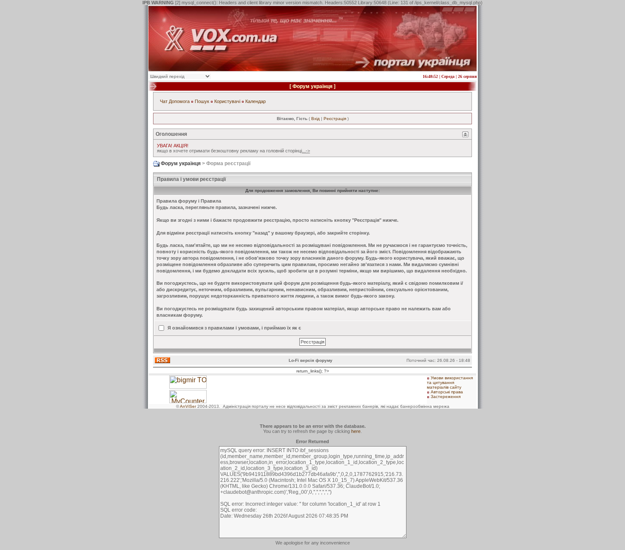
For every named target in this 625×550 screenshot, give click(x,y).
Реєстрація (335, 118)
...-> (306, 150)
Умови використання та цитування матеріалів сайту (450, 382)
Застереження (445, 396)
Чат (164, 101)
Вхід (315, 118)
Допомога (179, 101)
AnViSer (188, 406)
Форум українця (312, 86)
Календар (255, 101)
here (356, 431)
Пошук (202, 101)
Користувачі (227, 101)
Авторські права (447, 392)
